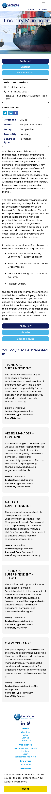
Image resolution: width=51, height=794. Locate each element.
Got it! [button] (25, 789)
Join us (25, 737)
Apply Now (25, 61)
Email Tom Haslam (17, 87)
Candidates (25, 744)
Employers (25, 761)
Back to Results (25, 72)
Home (25, 728)
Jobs (25, 735)
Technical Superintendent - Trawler (19, 574)
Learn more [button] (20, 781)
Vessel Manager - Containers (19, 435)
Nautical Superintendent (18, 504)
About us (25, 732)
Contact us (25, 740)
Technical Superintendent (18, 366)
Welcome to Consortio (25, 748)
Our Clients (25, 764)
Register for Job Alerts (25, 756)
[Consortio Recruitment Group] (25, 717)
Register (25, 751)
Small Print (25, 768)
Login (25, 754)
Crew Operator (18, 643)
